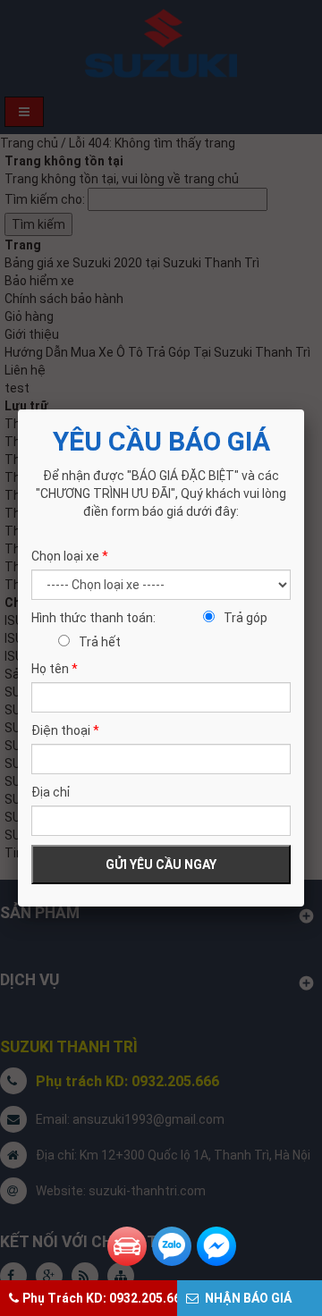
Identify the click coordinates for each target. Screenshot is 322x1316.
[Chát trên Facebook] (216, 1246)
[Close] (304, 409)
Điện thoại (65, 730)
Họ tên (54, 669)
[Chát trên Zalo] (171, 1246)
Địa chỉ (50, 792)
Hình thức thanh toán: (93, 618)
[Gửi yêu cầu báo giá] (127, 1246)
